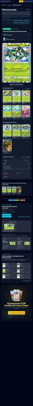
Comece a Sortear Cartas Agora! (17, 312)
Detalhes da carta (26, 20)
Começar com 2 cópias (6, 216)
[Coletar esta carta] (7, 29)
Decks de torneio (22, 22)
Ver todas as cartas (26, 280)
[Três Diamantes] (5, 177)
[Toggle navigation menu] (31, 1)
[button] (27, 1)
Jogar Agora (21, 1)
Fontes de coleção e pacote (18, 20)
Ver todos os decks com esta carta (24, 216)
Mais (28, 22)
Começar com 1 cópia (6, 214)
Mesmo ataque (16, 22)
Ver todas (27, 88)
